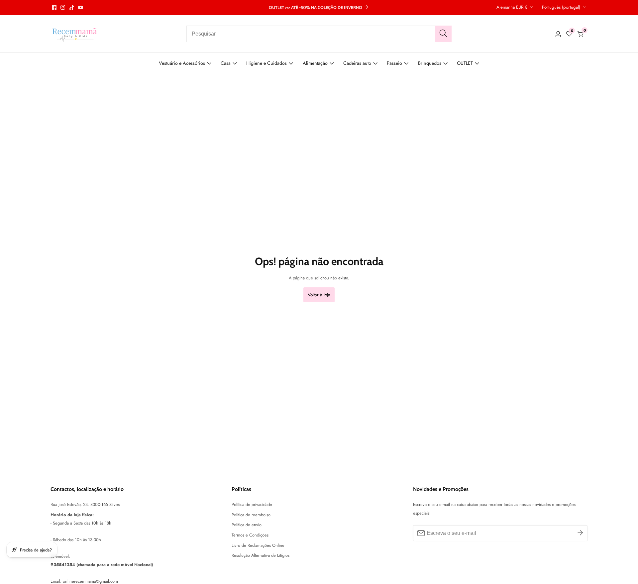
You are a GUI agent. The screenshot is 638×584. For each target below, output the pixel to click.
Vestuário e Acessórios (182, 63)
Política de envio (247, 525)
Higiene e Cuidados (266, 63)
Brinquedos (429, 63)
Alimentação (315, 63)
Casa (226, 63)
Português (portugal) (562, 7)
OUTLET (465, 63)
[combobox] (319, 34)
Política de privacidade (252, 504)
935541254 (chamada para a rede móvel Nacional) (102, 564)
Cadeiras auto (357, 63)
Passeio (394, 63)
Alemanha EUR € (512, 7)
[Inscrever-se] (580, 533)
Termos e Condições (250, 535)
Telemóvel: (60, 556)
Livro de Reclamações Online (258, 545)
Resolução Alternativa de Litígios (260, 555)
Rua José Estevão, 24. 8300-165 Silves (85, 504)
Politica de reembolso (251, 515)
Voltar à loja (319, 294)
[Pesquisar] (443, 34)
